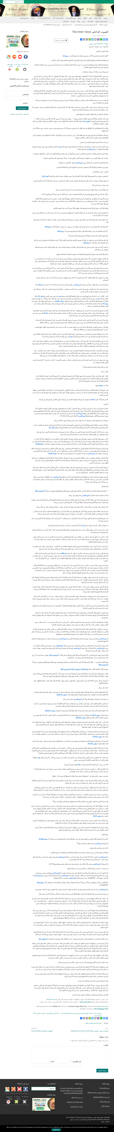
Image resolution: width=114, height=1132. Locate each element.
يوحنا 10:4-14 (39, 444)
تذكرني (25, 103)
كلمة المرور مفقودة (16, 114)
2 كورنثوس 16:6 (40, 491)
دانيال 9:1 (41, 296)
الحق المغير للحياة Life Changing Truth (63, 9)
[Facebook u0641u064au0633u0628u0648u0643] (109, 1)
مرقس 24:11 (96, 715)
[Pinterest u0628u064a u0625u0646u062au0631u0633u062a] (90, 1)
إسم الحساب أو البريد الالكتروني (19, 86)
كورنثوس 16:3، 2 (75, 669)
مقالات (87, 1023)
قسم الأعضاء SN (105, 1102)
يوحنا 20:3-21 (43, 839)
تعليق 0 (94, 35)
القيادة (91, 1023)
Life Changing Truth (101, 1009)
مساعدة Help (105, 1106)
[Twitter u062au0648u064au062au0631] (100, 1)
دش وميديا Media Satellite (101, 1097)
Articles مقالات (101, 35)
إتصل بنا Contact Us (76, 1107)
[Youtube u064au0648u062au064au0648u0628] (106, 1)
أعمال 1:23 (45, 176)
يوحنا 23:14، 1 (84, 669)
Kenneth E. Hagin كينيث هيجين (98, 44)
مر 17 (83, 525)
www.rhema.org (51, 999)
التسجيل (26, 114)
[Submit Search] (4, 1)
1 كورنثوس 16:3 (54, 655)
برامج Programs (104, 1088)
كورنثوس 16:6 (65, 669)
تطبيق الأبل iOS (24, 64)
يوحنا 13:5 (86, 243)
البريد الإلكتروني (76, 1061)
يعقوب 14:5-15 (97, 737)
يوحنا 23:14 (59, 646)
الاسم (52, 1061)
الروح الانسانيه (97, 1023)
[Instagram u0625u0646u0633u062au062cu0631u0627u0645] (96, 1)
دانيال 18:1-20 (59, 301)
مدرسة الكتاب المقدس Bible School (99, 1092)
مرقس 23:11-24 (62, 695)
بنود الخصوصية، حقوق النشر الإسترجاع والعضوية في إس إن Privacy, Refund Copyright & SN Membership (71, 1090)
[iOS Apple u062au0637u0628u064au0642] (83, 1)
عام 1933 (64, 553)
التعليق (106, 1045)
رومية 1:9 (65, 56)
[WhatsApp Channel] (93, 1)
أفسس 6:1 (86, 121)
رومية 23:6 (60, 231)
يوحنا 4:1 (105, 304)
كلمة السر (25, 94)
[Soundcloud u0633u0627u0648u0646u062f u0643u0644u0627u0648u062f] (103, 1)
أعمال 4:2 (52, 427)
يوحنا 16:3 (48, 227)
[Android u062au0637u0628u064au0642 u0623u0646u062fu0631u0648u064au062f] (87, 1)
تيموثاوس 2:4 (43, 939)
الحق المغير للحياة (85, 1002)
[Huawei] (80, 1)
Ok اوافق (56, 1130)
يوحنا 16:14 (40, 882)
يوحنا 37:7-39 (52, 453)
